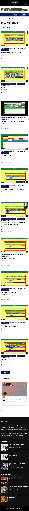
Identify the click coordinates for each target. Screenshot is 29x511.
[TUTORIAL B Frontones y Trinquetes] (14, 108)
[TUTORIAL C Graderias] (14, 312)
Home (2, 18)
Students (7, 49)
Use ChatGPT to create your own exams (17, 445)
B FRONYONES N (6, 155)
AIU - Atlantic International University (8, 48)
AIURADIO (4, 403)
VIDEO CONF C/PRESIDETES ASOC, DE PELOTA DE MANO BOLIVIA (13, 224)
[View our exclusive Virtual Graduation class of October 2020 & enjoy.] (4, 489)
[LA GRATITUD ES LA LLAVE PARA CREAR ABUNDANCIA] (4, 499)
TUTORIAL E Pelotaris (8, 258)
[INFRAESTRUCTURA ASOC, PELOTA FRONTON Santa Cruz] (14, 38)
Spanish (2, 49)
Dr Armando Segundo (21, 48)
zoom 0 (3, 88)
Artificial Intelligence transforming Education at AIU (17, 454)
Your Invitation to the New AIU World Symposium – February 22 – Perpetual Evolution (14, 4)
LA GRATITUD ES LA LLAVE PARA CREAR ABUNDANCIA (18, 496)
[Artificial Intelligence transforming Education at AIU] (4, 457)
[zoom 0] (14, 74)
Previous (5, 372)
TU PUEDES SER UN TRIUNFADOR (16, 477)
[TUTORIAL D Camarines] (14, 278)
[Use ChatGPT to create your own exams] (4, 447)
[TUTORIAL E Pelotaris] (14, 245)
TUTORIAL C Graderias (8, 326)
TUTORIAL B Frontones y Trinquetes (12, 121)
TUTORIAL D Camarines (8, 292)
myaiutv (12, 447)
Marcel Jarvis (13, 478)
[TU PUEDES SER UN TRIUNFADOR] (4, 480)
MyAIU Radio (8, 403)
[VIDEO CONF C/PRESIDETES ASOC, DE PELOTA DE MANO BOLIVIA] (14, 209)
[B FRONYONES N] (14, 142)
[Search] (27, 14)
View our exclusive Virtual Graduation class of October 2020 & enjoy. (18, 487)
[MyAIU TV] (14, 15)
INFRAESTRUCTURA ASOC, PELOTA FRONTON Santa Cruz (12, 53)
